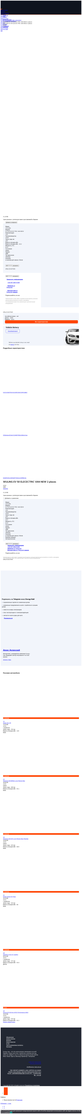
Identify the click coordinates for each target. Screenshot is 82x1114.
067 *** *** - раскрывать (12, 265)
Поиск (5, 17)
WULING (5, 18)
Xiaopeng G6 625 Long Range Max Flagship (15, 839)
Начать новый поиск (9, 1022)
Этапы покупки (10, 1039)
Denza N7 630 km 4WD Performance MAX (15, 1012)
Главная (5, 15)
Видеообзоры (4, 27)
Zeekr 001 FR (7, 723)
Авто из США (4, 29)
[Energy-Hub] (7, 4)
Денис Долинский (11, 650)
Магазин (3, 16)
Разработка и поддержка (32, 1085)
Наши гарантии (10, 1042)
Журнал (3, 23)
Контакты (9, 1047)
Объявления (10, 1037)
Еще (2, 18)
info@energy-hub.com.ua (34, 1067)
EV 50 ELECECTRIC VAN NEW (12, 20)
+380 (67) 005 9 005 (35, 1062)
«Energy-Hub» (7, 660)
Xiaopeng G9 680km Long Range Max (14, 781)
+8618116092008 (35, 1063)
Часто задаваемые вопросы (14, 1045)
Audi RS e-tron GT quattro (10, 954)
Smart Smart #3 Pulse (9, 896)
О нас (8, 1043)
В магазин (19, 1100)
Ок (11, 1112)
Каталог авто (4, 10)
